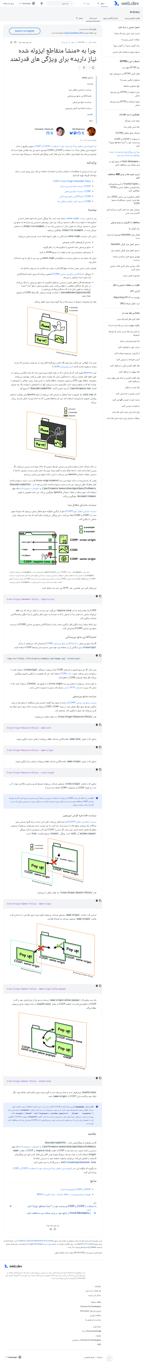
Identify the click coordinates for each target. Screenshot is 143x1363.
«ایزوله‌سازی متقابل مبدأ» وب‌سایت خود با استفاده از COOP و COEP (42, 1168)
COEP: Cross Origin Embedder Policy (72, 181)
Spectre (88, 372)
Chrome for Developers (90, 1306)
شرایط (99, 1357)
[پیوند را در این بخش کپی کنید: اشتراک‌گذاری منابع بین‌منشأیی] (62, 637)
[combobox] (60, 3)
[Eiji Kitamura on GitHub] (79, 134)
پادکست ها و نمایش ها (93, 1320)
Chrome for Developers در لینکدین (86, 1340)
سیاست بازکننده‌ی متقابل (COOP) (81, 821)
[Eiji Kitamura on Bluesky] (71, 134)
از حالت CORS (66, 673)
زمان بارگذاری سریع (110, 18)
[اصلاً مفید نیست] (11, 42)
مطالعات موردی (95, 1315)
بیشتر (88, 3)
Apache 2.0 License (86, 1244)
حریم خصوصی (89, 1357)
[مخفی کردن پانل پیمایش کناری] (109, 1358)
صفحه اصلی (92, 42)
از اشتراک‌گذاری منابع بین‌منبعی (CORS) (61, 643)
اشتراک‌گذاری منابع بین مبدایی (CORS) (68, 274)
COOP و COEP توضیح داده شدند (75, 1189)
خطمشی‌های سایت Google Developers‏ (41, 1244)
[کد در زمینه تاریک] (97, 596)
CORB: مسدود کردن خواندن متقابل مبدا (74, 201)
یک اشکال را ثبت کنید (93, 1290)
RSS (99, 1344)
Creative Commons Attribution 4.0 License (35, 1241)
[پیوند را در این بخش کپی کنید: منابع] (87, 1181)
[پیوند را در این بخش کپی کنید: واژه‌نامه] (84, 162)
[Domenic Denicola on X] (51, 134)
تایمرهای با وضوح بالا (30, 488)
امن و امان (93, 18)
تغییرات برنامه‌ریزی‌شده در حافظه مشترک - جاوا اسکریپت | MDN (64, 1194)
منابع (102, 3)
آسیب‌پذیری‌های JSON (63, 366)
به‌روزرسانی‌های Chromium (90, 1311)
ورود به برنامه (8, 3)
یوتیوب (98, 1335)
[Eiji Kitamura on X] (82, 134)
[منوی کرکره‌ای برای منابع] (97, 3)
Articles (135, 12)
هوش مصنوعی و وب (132, 18)
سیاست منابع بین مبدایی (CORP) (82, 702)
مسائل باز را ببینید (94, 1295)
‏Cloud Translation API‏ (73, 32)
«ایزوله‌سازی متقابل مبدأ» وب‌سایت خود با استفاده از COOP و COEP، (64, 146)
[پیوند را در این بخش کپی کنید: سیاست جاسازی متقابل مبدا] (64, 505)
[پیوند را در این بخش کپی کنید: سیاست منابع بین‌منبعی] (70, 696)
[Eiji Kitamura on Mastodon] (75, 134)
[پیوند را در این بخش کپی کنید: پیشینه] (85, 209)
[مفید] (15, 42)
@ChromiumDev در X (91, 1331)
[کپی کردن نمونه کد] (100, 596)
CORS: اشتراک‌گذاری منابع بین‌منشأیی (75, 196)
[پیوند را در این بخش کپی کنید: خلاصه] (85, 1134)
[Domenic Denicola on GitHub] (47, 134)
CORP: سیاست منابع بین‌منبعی (78, 191)
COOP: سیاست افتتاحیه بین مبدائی (75, 186)
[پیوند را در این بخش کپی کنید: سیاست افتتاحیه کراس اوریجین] (60, 815)
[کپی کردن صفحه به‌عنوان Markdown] (84, 67)
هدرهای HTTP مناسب (73, 687)
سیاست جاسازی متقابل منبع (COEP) (80, 511)
